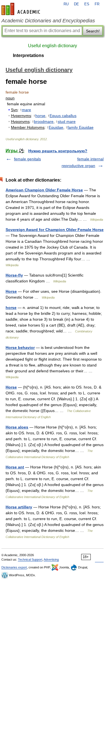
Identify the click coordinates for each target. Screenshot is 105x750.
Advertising (51, 559)
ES (86, 4)
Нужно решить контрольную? (57, 151)
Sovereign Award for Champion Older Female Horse (55, 229)
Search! (93, 31)
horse (40, 115)
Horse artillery (19, 507)
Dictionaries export (14, 567)
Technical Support (30, 559)
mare (26, 110)
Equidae (56, 127)
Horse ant (15, 467)
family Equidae (80, 127)
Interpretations (28, 55)
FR (97, 4)
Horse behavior (20, 347)
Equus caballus (63, 115)
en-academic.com (21, 9)
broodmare (43, 121)
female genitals (27, 159)
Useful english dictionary (52, 45)
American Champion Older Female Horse (44, 190)
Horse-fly (14, 275)
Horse (11, 291)
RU (66, 4)
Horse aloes (17, 427)
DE (76, 4)
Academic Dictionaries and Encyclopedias (48, 20)
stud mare (67, 121)
